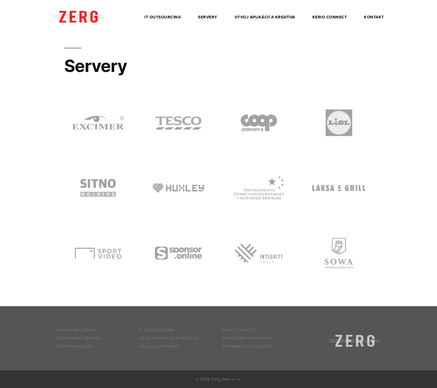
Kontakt (374, 17)
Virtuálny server (76, 330)
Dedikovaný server (78, 338)
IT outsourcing (162, 17)
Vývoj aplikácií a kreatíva (265, 17)
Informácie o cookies (247, 346)
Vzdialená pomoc (159, 346)
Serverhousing (74, 346)
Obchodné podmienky (247, 338)
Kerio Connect (329, 17)
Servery (207, 17)
